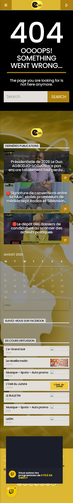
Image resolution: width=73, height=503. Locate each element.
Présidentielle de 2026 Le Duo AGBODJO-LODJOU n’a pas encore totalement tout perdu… (37, 165)
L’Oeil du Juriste (16, 384)
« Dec (7, 305)
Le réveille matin (17, 361)
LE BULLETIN (13, 396)
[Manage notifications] (8, 488)
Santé (9, 154)
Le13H (9, 419)
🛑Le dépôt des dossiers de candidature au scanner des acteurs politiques (36, 228)
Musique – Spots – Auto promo (27, 372)
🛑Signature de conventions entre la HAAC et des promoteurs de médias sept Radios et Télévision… (36, 197)
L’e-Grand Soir (15, 349)
